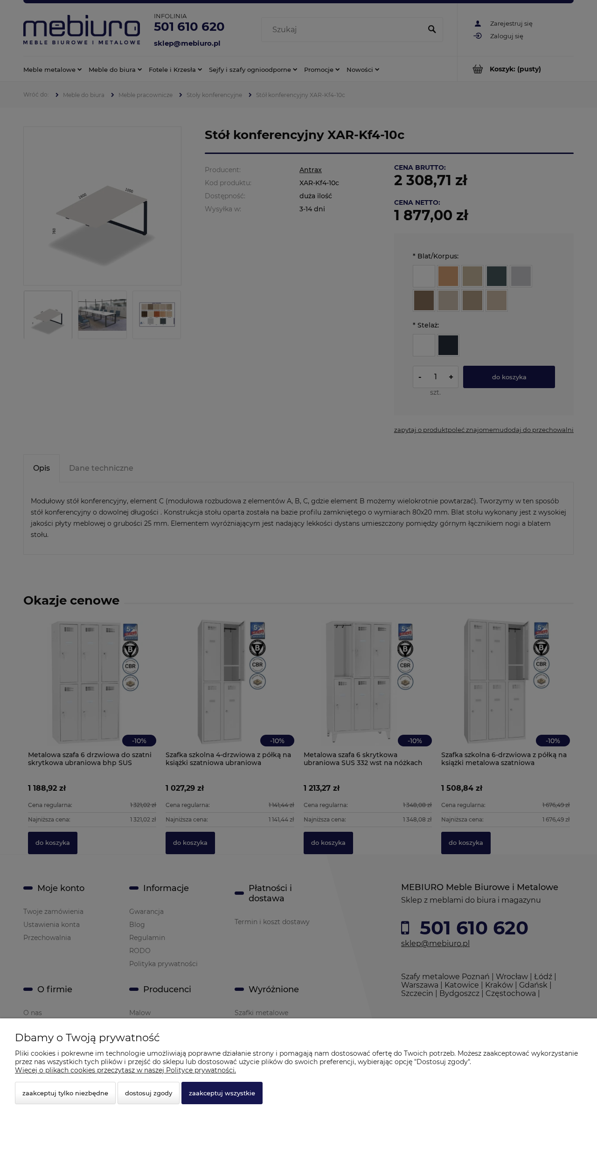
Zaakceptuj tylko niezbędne (65, 1093)
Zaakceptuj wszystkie (222, 1093)
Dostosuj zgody (148, 1093)
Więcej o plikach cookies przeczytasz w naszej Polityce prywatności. (125, 1070)
